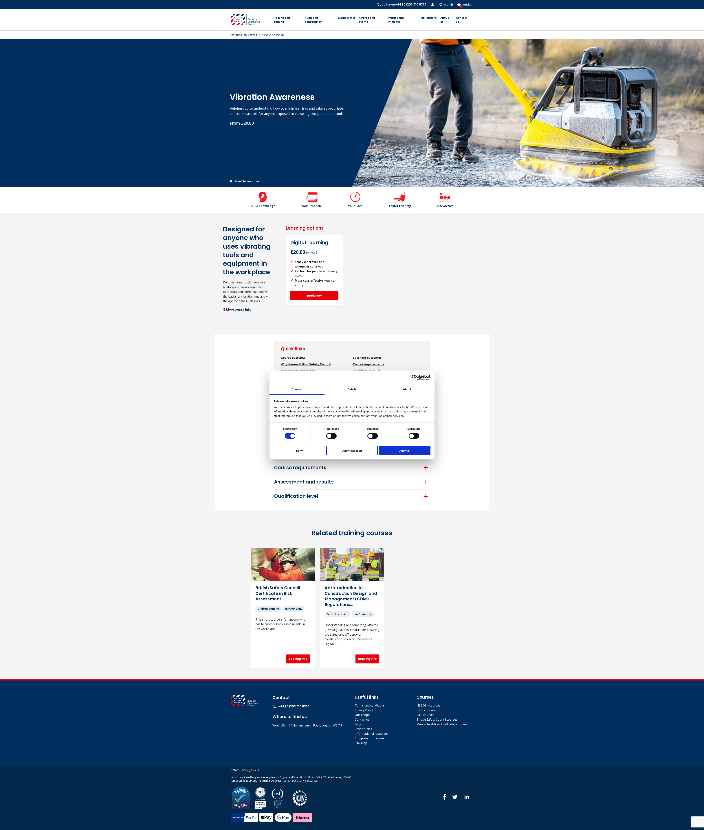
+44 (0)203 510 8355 (293, 706)
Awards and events (367, 20)
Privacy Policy (364, 710)
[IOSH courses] (277, 797)
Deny (299, 450)
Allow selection (352, 450)
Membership (346, 18)
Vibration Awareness (272, 34)
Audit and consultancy (313, 20)
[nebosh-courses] (260, 797)
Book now (314, 296)
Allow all (404, 450)
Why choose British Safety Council (306, 364)
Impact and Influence (396, 20)
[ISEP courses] (300, 797)
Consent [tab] (297, 389)
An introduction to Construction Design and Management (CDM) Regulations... (351, 596)
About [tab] (407, 389)
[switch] (331, 436)
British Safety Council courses (437, 720)
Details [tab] (352, 389)
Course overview (293, 358)
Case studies (363, 729)
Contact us (461, 20)
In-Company (293, 608)
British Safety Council (244, 34)
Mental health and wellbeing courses (442, 724)
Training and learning (281, 20)
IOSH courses (426, 710)
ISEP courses (425, 715)
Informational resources (371, 734)
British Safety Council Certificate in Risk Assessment (277, 593)
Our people (362, 715)
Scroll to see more (246, 181)
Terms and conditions (370, 705)
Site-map (361, 743)
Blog (358, 724)
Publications (428, 18)
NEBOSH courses (428, 705)
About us (444, 20)
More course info (238, 309)
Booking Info (298, 659)
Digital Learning (268, 608)
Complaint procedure (369, 738)
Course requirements (368, 364)
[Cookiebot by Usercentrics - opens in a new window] (414, 377)
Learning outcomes (367, 358)
